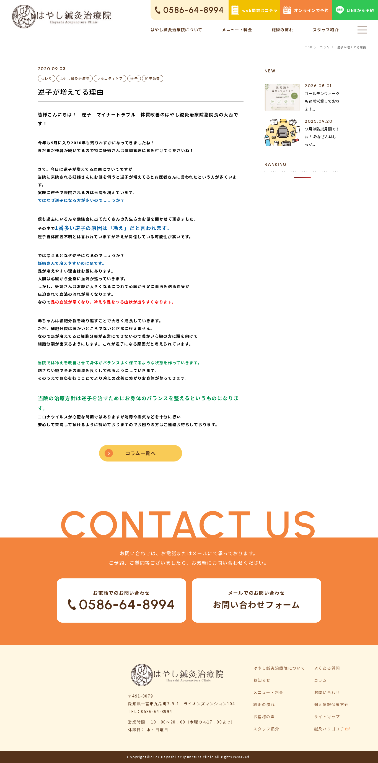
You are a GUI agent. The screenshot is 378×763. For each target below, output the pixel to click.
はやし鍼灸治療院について (177, 29)
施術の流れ (282, 29)
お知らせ (262, 680)
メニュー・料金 (237, 29)
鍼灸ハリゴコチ (329, 728)
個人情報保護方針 (331, 704)
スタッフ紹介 (326, 29)
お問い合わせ (327, 692)
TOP (308, 47)
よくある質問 (327, 668)
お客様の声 (264, 716)
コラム (325, 47)
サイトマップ (327, 716)
